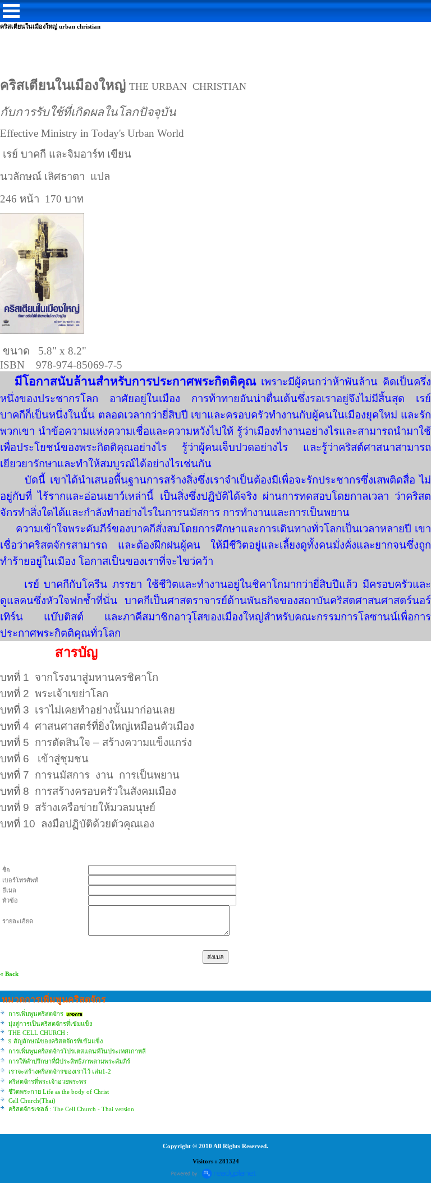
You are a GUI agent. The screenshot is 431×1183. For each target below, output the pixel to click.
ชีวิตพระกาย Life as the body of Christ (58, 1091)
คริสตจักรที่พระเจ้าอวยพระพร (47, 1081)
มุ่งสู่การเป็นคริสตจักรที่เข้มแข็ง (50, 1023)
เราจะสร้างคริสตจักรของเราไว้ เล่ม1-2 (59, 1071)
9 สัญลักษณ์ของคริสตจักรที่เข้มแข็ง (55, 1041)
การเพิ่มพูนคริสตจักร (35, 1013)
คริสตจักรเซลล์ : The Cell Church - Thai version (71, 1109)
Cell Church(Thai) (32, 1100)
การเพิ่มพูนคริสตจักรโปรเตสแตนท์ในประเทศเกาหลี (77, 1051)
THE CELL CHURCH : (38, 1032)
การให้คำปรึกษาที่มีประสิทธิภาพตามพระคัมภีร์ (69, 1061)
